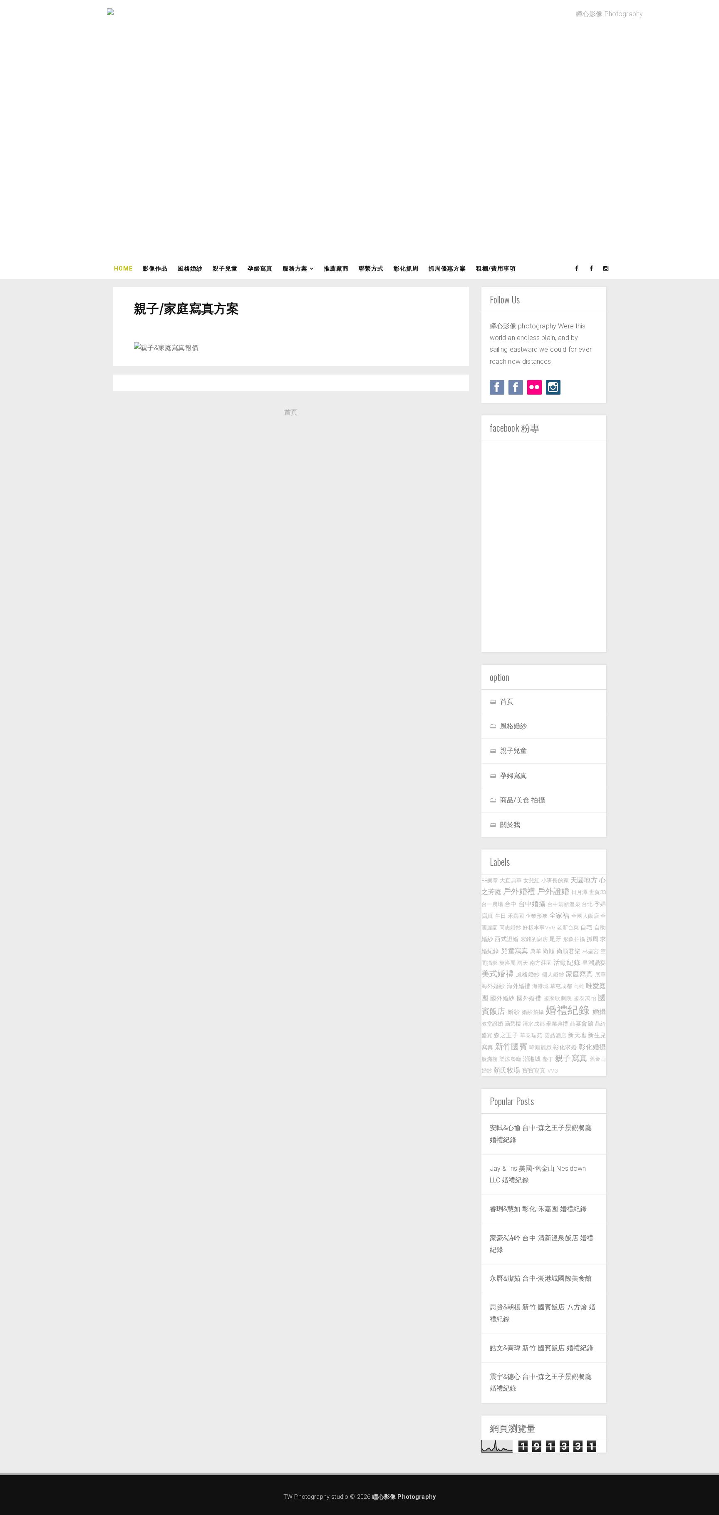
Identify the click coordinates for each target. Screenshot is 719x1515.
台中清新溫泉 (563, 904)
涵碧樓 (513, 1024)
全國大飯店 (585, 916)
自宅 (586, 927)
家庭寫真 (579, 974)
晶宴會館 (581, 1023)
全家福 (559, 915)
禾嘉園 (516, 916)
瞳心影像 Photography (404, 1496)
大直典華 (511, 880)
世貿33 (597, 892)
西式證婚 (506, 939)
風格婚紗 (190, 268)
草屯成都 (561, 986)
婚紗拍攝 (533, 1012)
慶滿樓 (489, 1059)
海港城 (540, 986)
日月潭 (579, 892)
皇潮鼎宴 (594, 962)
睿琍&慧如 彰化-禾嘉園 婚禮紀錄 (538, 1209)
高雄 (578, 986)
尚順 (549, 951)
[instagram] (606, 268)
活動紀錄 (566, 962)
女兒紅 (531, 880)
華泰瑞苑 (531, 1035)
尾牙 (555, 939)
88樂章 (489, 880)
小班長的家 (555, 880)
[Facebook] (497, 387)
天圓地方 (584, 880)
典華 (535, 951)
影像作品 (155, 268)
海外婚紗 (493, 986)
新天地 (577, 1035)
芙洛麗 (507, 963)
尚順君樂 (569, 951)
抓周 (593, 939)
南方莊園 (541, 963)
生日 (500, 916)
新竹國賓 (511, 1046)
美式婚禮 (497, 974)
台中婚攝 (531, 904)
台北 (587, 904)
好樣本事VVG (539, 927)
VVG (553, 1071)
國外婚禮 (529, 998)
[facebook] (577, 268)
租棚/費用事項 (496, 268)
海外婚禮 (519, 986)
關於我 (510, 825)
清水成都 (534, 1024)
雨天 (522, 963)
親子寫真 (571, 1058)
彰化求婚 (565, 1047)
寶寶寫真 (534, 1070)
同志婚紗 (510, 927)
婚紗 (514, 1012)
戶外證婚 (553, 891)
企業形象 (537, 916)
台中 (511, 904)
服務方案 (295, 268)
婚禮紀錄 (567, 1010)
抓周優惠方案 (447, 268)
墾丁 (548, 1059)
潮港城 (532, 1059)
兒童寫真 (514, 951)
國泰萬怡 (584, 998)
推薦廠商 (336, 268)
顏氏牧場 (507, 1070)
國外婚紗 (502, 998)
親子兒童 (225, 268)
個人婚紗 (553, 974)
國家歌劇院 (557, 998)
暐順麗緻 (540, 1047)
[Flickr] (534, 387)
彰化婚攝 (592, 1047)
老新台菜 (568, 927)
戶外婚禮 (519, 891)
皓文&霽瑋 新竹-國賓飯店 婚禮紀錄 (542, 1348)
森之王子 (506, 1035)
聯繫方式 (371, 268)
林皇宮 (591, 951)
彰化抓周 (406, 268)
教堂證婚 (492, 1024)
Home (123, 268)
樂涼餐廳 (510, 1059)
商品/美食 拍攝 (522, 800)
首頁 (291, 412)
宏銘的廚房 (534, 939)
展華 (600, 974)
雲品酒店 (555, 1035)
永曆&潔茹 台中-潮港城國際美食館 (541, 1278)
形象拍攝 (574, 939)
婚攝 (599, 1012)
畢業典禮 (557, 1024)
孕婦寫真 (260, 268)
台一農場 (492, 904)
